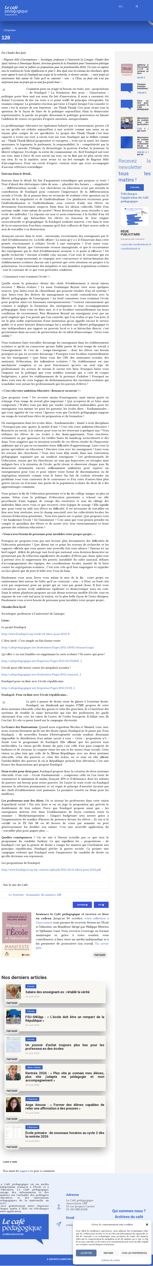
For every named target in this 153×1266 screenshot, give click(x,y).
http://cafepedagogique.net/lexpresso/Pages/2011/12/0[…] (38, 688)
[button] (147, 1224)
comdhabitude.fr (130, 248)
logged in (25, 1171)
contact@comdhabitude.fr (136, 244)
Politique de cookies (110, 1260)
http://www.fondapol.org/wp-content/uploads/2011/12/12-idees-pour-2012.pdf (51, 869)
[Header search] (137, 6)
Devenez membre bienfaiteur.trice (143, 86)
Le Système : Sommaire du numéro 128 (35, 894)
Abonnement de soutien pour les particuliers (143, 121)
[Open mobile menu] (122, 6)
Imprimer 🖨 (82, 905)
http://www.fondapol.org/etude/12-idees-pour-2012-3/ (35, 633)
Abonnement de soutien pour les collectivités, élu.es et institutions (143, 142)
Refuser (108, 1253)
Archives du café (129, 1217)
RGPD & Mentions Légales (66, 1259)
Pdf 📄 (101, 905)
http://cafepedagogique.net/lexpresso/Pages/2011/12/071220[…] (41, 661)
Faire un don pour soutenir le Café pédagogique (143, 105)
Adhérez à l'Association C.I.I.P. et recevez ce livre (143, 69)
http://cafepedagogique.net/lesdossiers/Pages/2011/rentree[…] (41, 674)
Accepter (86, 1253)
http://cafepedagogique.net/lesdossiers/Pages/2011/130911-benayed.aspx (47, 647)
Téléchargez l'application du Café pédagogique (135, 197)
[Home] (17, 20)
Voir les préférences (134, 1253)
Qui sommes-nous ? (129, 1211)
